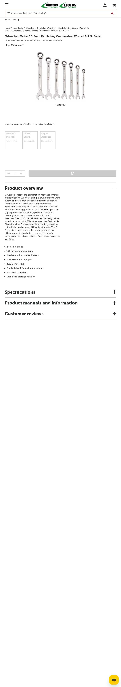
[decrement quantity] (8, 173)
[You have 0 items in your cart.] (114, 5)
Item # (31, 40)
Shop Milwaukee (14, 45)
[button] (105, 5)
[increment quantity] (21, 173)
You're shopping (12, 20)
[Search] (112, 13)
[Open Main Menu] (6, 4)
